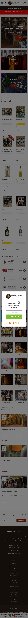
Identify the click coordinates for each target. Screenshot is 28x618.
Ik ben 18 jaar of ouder (14, 316)
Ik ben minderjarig (14, 312)
